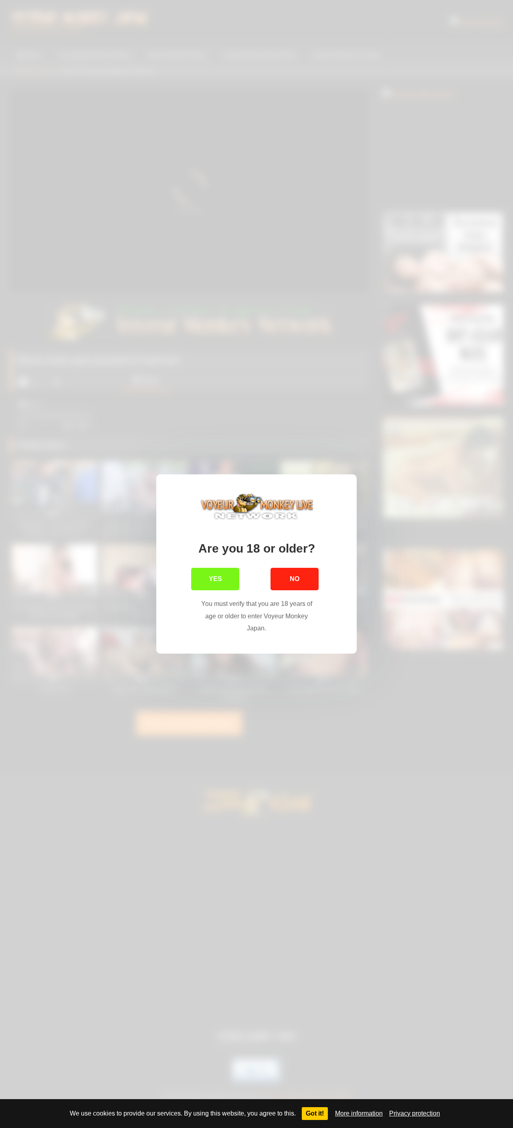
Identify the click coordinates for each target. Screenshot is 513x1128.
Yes (215, 578)
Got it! (315, 1113)
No (294, 578)
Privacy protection (414, 1113)
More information (359, 1113)
